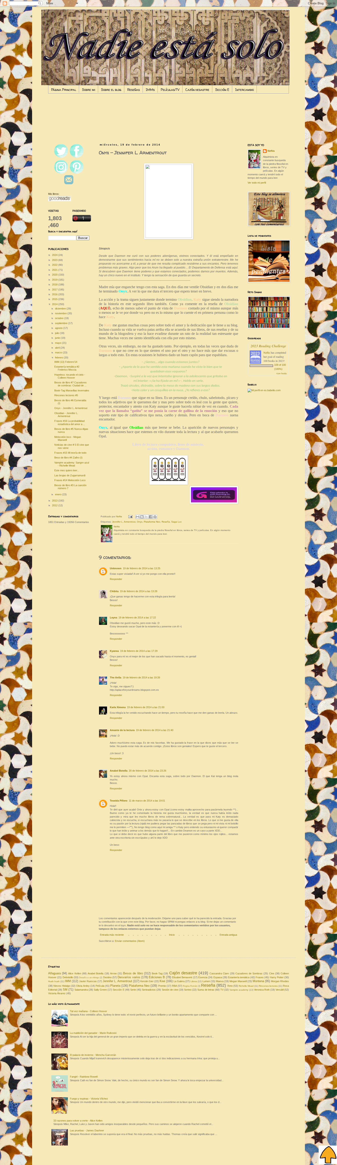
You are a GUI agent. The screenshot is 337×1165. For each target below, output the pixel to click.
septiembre (61, 323)
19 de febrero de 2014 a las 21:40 (154, 730)
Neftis (271, 150)
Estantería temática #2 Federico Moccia (66, 368)
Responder (116, 579)
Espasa (217, 977)
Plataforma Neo (152, 521)
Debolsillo (68, 977)
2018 (55, 284)
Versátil (280, 989)
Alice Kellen (74, 973)
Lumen (206, 981)
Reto (230, 985)
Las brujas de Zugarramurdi (69, 475)
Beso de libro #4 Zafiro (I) (68, 457)
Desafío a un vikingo (89, 977)
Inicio (172, 934)
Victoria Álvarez (57, 993)
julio (57, 333)
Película (100, 985)
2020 (55, 274)
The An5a (115, 677)
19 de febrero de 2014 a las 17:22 (137, 617)
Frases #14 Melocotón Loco (70, 480)
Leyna (113, 617)
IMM (68, 981)
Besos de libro (133, 973)
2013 (55, 500)
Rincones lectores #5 (66, 395)
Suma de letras (205, 989)
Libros (194, 981)
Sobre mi (88, 89)
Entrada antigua (228, 934)
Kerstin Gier (147, 981)
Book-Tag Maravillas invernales (71, 390)
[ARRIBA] (328, 1155)
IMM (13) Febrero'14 (65, 361)
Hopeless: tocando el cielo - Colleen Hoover (69, 376)
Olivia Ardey (82, 985)
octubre (59, 318)
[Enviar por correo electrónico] (137, 517)
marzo (59, 352)
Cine (271, 973)
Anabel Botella (118, 770)
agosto (59, 328)
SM (65, 989)
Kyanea (114, 651)
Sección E (222, 89)
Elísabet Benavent (182, 977)
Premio (162, 985)
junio (58, 337)
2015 (55, 299)
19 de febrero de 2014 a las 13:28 (138, 591)
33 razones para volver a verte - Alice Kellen (77, 1120)
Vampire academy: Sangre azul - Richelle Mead (71, 464)
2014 (55, 304)
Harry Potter (277, 977)
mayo (58, 342)
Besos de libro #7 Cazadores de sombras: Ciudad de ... (70, 384)
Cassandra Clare (219, 973)
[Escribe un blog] (142, 517)
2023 (55, 260)
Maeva (220, 981)
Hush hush (54, 981)
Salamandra (81, 989)
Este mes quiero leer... (66, 470)
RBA (174, 985)
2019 (55, 279)
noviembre (61, 313)
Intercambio (244, 89)
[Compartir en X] (146, 517)
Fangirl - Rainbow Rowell (83, 1076)
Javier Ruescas (88, 981)
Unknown (116, 568)
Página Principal (63, 89)
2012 (55, 505)
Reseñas (133, 89)
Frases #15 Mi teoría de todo (70, 452)
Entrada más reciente (112, 934)
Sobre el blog (111, 89)
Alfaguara (54, 973)
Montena (258, 981)
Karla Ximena (118, 707)
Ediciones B (157, 977)
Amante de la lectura (122, 730)
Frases (260, 977)
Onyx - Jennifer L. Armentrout (70, 408)
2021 (55, 269)
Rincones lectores (268, 986)
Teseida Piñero (118, 800)
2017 (55, 289)
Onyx (139, 521)
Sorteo (187, 989)
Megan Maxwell (238, 981)
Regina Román (190, 986)
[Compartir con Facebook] (150, 517)
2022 (55, 264)
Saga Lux (176, 521)
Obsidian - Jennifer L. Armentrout (66, 414)
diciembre (60, 308)
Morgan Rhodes (280, 981)
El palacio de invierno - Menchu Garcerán (93, 1055)
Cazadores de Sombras (248, 973)
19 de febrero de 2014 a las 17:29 (138, 651)
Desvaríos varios (129, 977)
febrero (59, 357)
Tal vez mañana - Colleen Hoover (88, 1011)
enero (58, 494)
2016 (55, 294)
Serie (133, 989)
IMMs (150, 89)
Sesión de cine (170, 989)
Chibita (114, 591)
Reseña (166, 521)
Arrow (113, 973)
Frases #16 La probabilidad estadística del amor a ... (69, 422)
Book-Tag (157, 973)
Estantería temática (238, 977)
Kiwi (162, 981)
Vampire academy (238, 990)
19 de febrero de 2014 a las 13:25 (141, 568)
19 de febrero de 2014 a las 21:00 (145, 707)
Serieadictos (149, 989)
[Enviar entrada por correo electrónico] (130, 516)
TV (222, 989)
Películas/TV (170, 89)
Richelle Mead (246, 986)
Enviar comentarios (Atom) (130, 941)
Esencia (202, 977)
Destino (107, 977)
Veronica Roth (262, 989)
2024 (55, 255)
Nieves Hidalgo (61, 985)
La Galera (179, 981)
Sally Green (100, 989)
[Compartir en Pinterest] (155, 517)
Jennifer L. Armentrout (123, 521)
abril (57, 347)
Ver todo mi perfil (257, 182)
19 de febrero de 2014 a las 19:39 (141, 677)
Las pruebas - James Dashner (87, 1130)
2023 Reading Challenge (268, 345)
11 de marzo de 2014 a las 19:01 (147, 800)
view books (281, 373)
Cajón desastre (197, 89)
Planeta (115, 985)
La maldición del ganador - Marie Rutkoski (93, 1033)
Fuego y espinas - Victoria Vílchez (89, 1098)
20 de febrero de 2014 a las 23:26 (147, 770)
